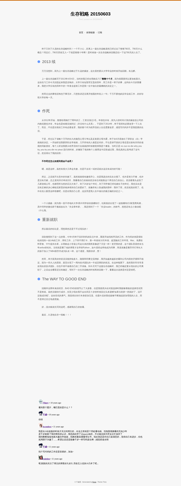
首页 (81, 32)
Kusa (94, 482)
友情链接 (90, 32)
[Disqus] (90, 363)
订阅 (100, 32)
